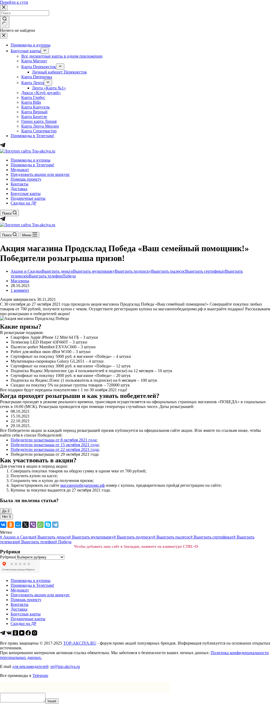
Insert (52, 701)
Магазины (20, 281)
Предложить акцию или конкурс (40, 174)
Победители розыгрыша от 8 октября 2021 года (53, 440)
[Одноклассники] (10, 525)
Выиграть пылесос (168, 271)
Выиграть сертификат (205, 271)
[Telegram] (2, 220)
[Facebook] (29, 634)
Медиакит (20, 169)
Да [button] (5, 511)
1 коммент (20, 290)
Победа (69, 276)
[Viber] (33, 525)
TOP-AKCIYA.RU (79, 643)
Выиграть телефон (45, 276)
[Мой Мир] (18, 525)
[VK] (9, 634)
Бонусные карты (26, 193)
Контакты (19, 184)
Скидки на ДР (23, 203)
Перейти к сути (14, 2)
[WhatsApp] (40, 525)
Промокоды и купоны (30, 160)
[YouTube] (22, 634)
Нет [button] (6, 517)
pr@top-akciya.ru (65, 666)
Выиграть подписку (133, 271)
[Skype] (48, 525)
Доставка (19, 188)
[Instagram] (34, 634)
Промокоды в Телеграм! (32, 165)
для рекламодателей (30, 666)
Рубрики (8, 557)
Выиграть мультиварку (94, 271)
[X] (25, 525)
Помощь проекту (26, 179)
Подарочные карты (28, 198)
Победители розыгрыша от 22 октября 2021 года (55, 449)
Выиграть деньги (57, 271)
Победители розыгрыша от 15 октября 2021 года (55, 444)
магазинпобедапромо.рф (82, 485)
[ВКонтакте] (3, 525)
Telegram (40, 675)
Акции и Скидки (26, 271)
